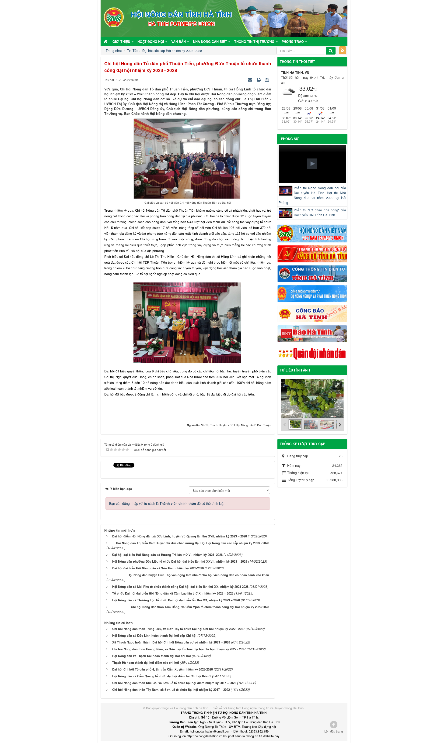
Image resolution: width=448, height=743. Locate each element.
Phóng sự (290, 138)
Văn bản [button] (179, 41)
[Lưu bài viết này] (267, 79)
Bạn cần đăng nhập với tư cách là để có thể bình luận (167, 503)
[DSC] (312, 253)
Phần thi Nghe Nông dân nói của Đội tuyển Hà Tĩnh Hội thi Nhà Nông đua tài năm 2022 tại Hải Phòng (312, 195)
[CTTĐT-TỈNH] (312, 273)
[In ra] (259, 79)
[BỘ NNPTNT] (312, 293)
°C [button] (315, 89)
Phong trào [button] (293, 41)
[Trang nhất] (106, 41)
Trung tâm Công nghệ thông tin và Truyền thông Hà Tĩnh (266, 708)
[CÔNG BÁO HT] (312, 313)
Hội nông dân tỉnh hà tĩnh (191, 708)
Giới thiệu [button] (121, 41)
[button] (312, 163)
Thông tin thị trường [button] (254, 41)
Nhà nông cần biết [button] (210, 41)
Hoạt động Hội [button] (151, 41)
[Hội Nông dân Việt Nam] (312, 233)
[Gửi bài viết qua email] (250, 79)
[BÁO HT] (312, 333)
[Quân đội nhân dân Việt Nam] (312, 353)
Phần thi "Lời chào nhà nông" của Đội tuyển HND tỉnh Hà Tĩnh (320, 212)
